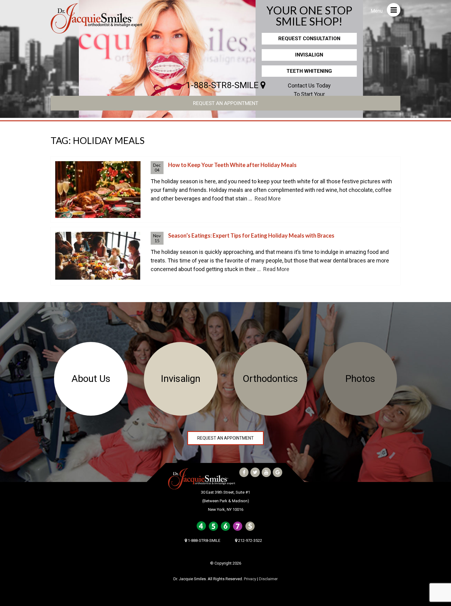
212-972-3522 (249, 540)
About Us (90, 378)
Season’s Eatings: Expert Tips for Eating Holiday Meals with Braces (251, 235)
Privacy (250, 579)
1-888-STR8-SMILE (223, 85)
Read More (268, 198)
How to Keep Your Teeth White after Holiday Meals (232, 164)
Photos (360, 378)
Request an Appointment (225, 103)
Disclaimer (268, 579)
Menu (377, 11)
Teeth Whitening (309, 71)
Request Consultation (309, 38)
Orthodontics (270, 378)
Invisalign (309, 55)
